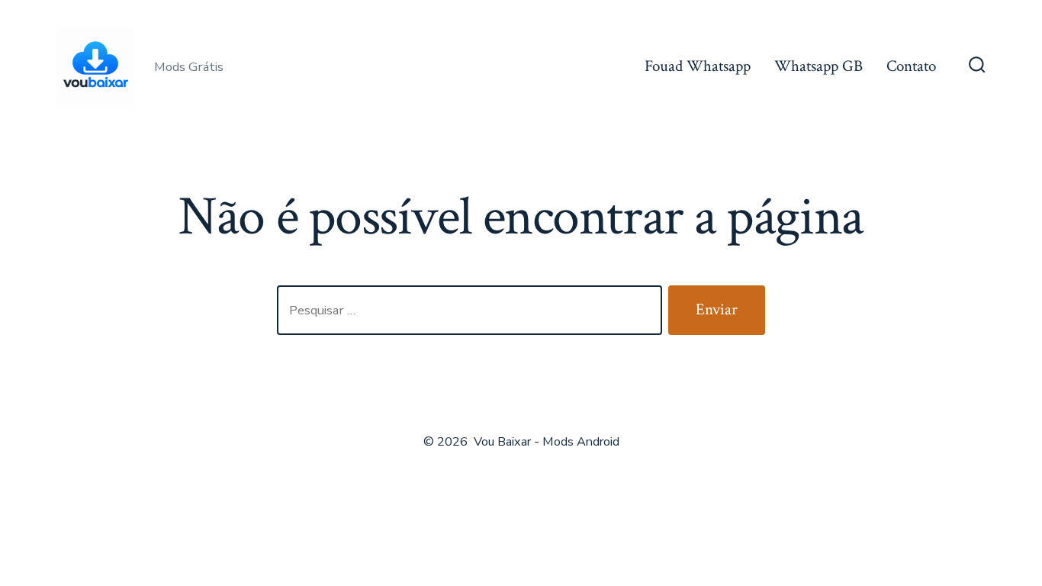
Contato (911, 66)
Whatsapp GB (818, 66)
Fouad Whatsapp (698, 66)
